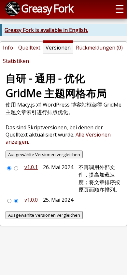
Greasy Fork (47, 8)
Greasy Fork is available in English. (46, 30)
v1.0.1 (31, 167)
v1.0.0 (31, 199)
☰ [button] (119, 8)
